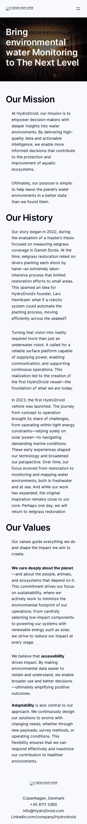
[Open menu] (78, 9)
